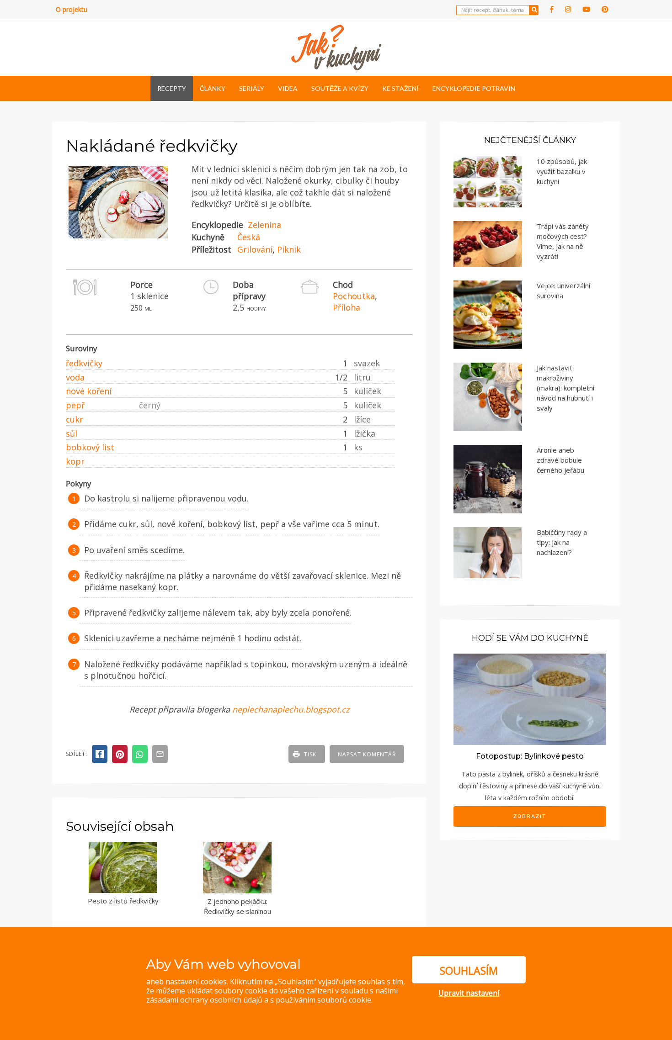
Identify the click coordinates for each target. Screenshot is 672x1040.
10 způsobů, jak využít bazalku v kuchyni (562, 171)
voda (75, 377)
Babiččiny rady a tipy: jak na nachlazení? (562, 542)
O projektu (71, 9)
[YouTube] (586, 9)
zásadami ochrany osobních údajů (204, 1000)
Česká (248, 237)
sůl (71, 433)
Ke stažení (400, 88)
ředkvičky (84, 363)
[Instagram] (568, 9)
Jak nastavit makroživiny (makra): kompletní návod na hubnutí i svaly (565, 387)
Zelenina (264, 224)
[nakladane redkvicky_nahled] (118, 238)
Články (212, 88)
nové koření (89, 390)
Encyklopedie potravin (473, 88)
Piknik (289, 249)
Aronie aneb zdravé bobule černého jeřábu (560, 460)
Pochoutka (354, 295)
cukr (74, 419)
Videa (288, 88)
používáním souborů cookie (323, 1000)
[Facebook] (552, 9)
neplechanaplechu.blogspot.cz (290, 709)
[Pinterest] (605, 9)
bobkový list (90, 447)
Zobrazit (529, 816)
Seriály (251, 88)
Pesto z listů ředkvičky (123, 900)
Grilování (254, 249)
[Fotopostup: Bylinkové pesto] (529, 698)
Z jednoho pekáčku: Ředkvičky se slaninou (237, 906)
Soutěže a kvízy (339, 88)
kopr (75, 461)
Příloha (346, 307)
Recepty (171, 88)
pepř (75, 405)
